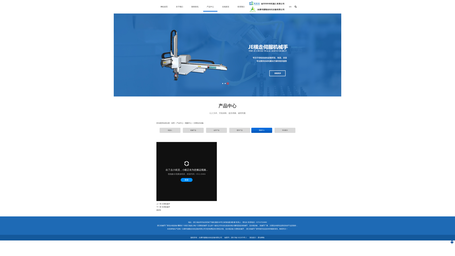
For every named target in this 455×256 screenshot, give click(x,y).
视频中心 (262, 130)
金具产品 (216, 130)
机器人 (170, 130)
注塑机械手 (166, 204)
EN (290, 7)
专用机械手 (166, 207)
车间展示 (285, 130)
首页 (173, 123)
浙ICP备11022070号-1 (239, 237)
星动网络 (261, 237)
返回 (158, 210)
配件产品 (240, 130)
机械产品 (193, 130)
